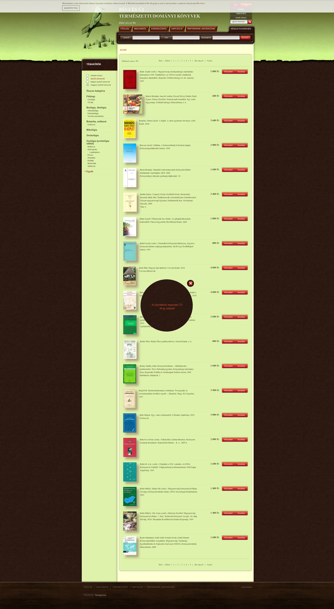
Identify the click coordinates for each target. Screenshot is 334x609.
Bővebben (201, 3)
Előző (167, 60)
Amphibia (91, 158)
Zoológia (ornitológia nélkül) (97, 142)
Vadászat (91, 166)
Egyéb (89, 171)
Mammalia (92, 163)
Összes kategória (95, 91)
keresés (245, 38)
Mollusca (91, 147)
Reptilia (91, 161)
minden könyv (96, 75)
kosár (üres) (241, 18)
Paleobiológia (93, 113)
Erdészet (91, 125)
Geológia (91, 99)
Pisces (90, 155)
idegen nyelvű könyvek (100, 82)
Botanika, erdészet (96, 121)
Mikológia (91, 130)
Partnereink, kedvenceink (161, 587)
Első (160, 60)
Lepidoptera (95, 152)
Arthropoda (92, 149)
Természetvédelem (96, 116)
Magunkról (102, 587)
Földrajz (90, 96)
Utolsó (209, 60)
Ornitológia (92, 135)
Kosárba (241, 72)
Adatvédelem (246, 587)
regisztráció (241, 13)
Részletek (228, 72)
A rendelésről (120, 587)
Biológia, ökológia (96, 107)
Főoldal (88, 587)
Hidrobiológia (93, 111)
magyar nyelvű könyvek (101, 85)
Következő (199, 60)
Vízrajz (90, 102)
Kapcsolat (137, 587)
